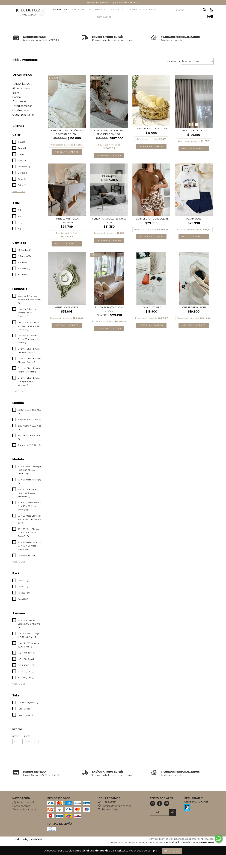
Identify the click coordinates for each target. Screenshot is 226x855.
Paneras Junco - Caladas (151, 128)
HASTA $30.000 (81, 9)
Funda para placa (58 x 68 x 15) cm (109, 220)
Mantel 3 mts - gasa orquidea (67, 220)
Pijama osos (193, 218)
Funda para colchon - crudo (109, 309)
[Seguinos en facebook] (159, 803)
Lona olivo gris (151, 307)
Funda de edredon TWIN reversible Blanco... (109, 132)
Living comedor (22, 105)
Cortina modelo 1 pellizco (193, 130)
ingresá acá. (173, 842)
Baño (15, 92)
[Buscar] (204, 10)
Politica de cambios (24, 809)
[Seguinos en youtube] (166, 803)
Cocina (16, 97)
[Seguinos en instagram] (152, 803)
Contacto (104, 17)
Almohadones (20, 88)
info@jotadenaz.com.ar (117, 806)
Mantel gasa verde (67, 307)
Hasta (27, 736)
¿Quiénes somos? (23, 802)
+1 (196, 124)
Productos (60, 9)
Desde (15, 736)
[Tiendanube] (27, 840)
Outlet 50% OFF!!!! (23, 114)
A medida (117, 9)
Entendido (171, 850)
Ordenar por (173, 61)
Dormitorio (19, 101)
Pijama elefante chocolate (151, 218)
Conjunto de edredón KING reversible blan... (67, 132)
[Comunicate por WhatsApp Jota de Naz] (218, 839)
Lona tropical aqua (193, 307)
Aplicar (38, 741)
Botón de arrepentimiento (198, 842)
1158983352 (110, 802)
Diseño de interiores (142, 9)
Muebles (101, 9)
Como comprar (21, 806)
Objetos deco (20, 110)
